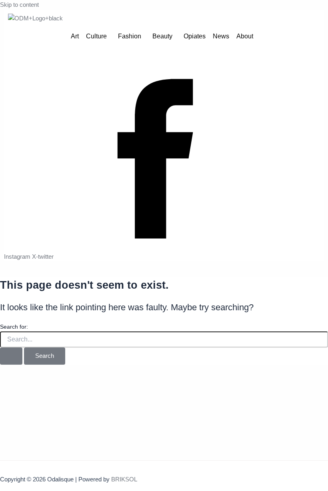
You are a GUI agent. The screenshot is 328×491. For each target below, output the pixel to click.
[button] (98, 36)
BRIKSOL (124, 479)
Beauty (162, 36)
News (221, 36)
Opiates (195, 36)
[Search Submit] (11, 356)
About (244, 36)
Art (75, 36)
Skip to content (19, 5)
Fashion (129, 36)
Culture (96, 36)
